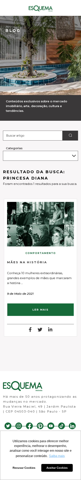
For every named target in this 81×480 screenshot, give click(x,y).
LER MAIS (40, 309)
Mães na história (27, 262)
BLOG (13, 30)
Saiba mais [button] (57, 456)
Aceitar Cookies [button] (57, 467)
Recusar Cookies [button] (24, 467)
